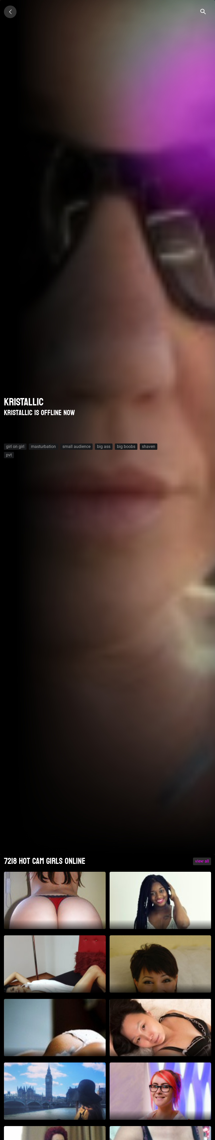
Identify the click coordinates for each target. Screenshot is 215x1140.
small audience (76, 446)
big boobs (126, 446)
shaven (148, 446)
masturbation (43, 446)
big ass (103, 446)
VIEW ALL (202, 861)
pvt (9, 454)
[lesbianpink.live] (10, 11)
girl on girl (15, 446)
